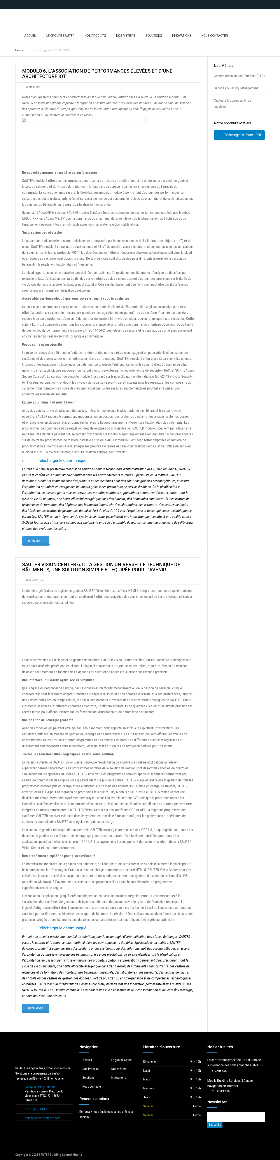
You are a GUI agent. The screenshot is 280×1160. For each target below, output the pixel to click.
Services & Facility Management (236, 88)
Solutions (154, 35)
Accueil (30, 35)
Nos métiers (126, 35)
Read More (35, 541)
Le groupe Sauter (60, 35)
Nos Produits (95, 35)
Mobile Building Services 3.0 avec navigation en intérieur (230, 1083)
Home (19, 50)
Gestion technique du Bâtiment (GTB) (239, 76)
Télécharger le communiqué (62, 460)
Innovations (181, 35)
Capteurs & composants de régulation (232, 103)
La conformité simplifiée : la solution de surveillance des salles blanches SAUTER (235, 1062)
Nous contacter (214, 35)
